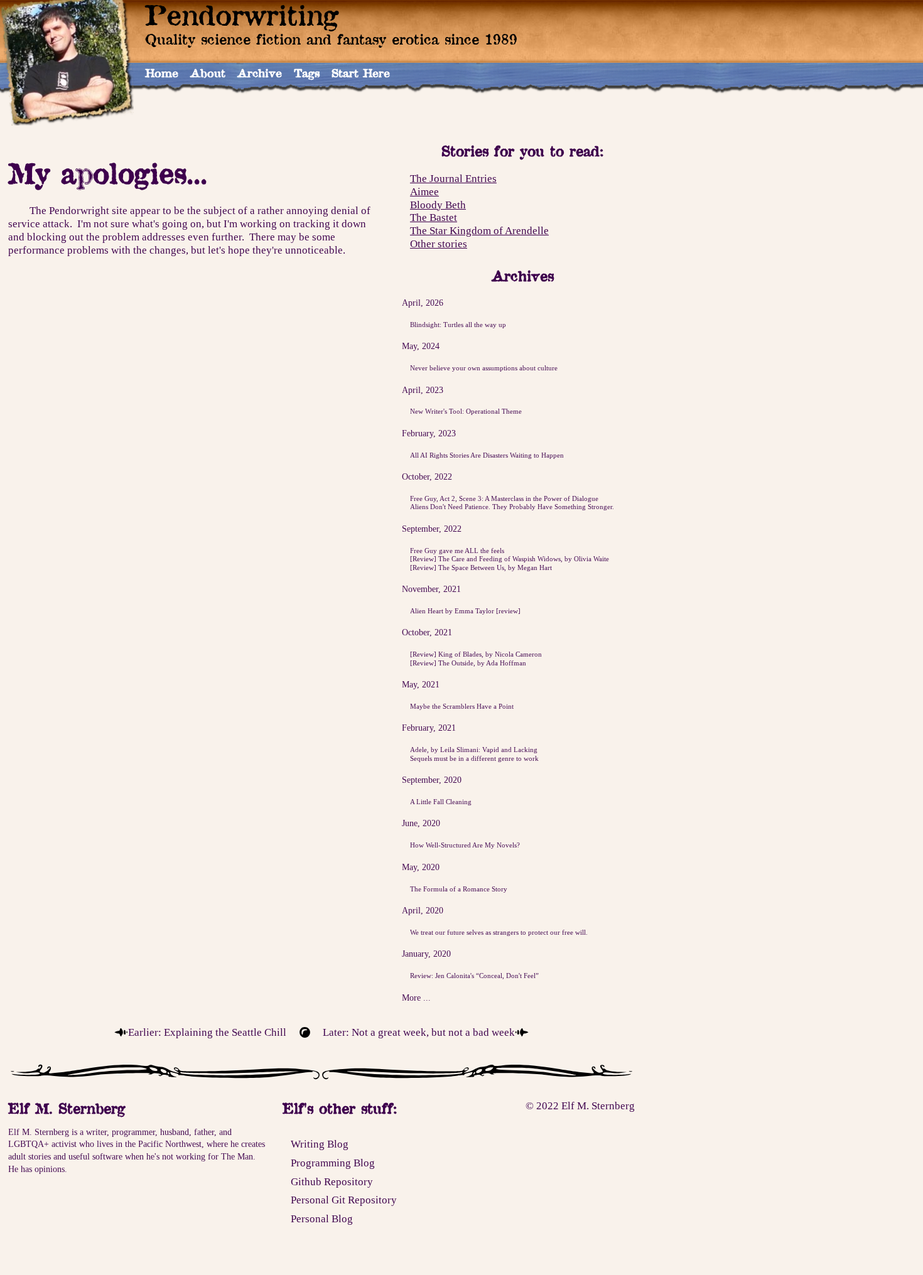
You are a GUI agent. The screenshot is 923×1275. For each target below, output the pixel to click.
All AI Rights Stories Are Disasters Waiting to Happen (487, 455)
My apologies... (107, 173)
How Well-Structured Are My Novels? (465, 845)
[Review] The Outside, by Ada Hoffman (468, 663)
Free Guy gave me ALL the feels (457, 550)
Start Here (361, 73)
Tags (307, 73)
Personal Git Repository (344, 1199)
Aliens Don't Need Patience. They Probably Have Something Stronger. (512, 506)
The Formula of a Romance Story (458, 889)
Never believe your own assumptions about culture (484, 368)
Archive (259, 73)
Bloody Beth (438, 204)
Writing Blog (319, 1144)
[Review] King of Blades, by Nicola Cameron (476, 654)
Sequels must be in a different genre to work (474, 758)
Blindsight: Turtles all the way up (458, 324)
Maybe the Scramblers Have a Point (462, 706)
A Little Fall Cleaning (441, 801)
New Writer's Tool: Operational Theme (466, 411)
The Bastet (433, 218)
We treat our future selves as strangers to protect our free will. (499, 932)
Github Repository (332, 1181)
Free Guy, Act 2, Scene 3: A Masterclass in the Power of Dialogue (504, 498)
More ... (416, 998)
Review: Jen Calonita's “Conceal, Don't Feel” (474, 975)
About (207, 73)
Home (161, 73)
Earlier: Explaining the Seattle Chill (207, 1032)
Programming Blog (333, 1162)
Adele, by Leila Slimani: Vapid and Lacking (473, 749)
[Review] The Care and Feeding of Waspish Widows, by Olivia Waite (509, 558)
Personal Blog (322, 1218)
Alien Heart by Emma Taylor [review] (465, 611)
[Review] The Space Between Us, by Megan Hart (481, 567)
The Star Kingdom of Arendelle (479, 230)
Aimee (424, 191)
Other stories (438, 243)
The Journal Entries (453, 178)
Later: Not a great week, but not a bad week (419, 1032)
